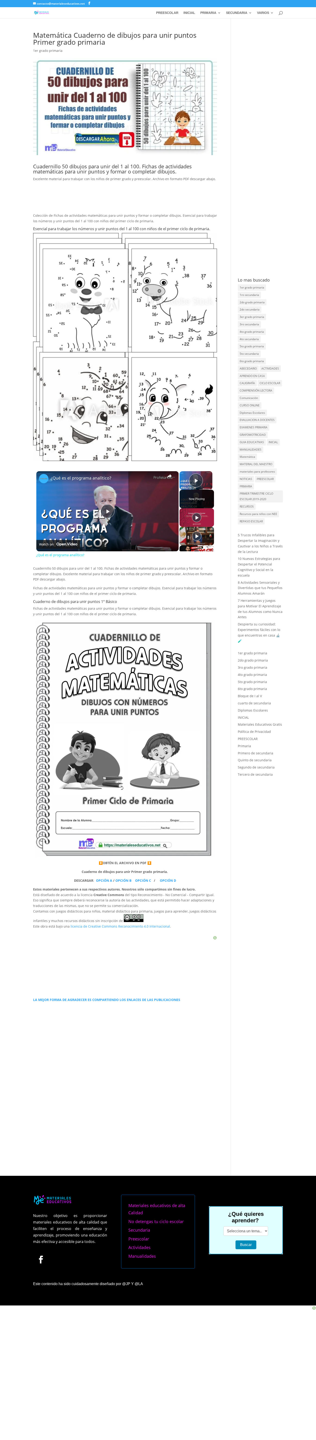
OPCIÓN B (123, 880)
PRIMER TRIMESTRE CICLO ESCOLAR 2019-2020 (256, 496)
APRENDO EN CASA (252, 376)
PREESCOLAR (167, 13)
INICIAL (189, 13)
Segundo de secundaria (256, 767)
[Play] (196, 517)
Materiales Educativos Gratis (260, 724)
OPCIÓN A (104, 880)
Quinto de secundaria (255, 760)
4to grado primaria (252, 332)
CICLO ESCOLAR (270, 383)
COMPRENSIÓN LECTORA (256, 390)
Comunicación (249, 398)
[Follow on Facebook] (40, 1259)
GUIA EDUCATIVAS (252, 442)
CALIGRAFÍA (247, 383)
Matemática (247, 457)
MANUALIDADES (250, 450)
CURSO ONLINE (250, 405)
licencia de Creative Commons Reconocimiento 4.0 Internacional (120, 926)
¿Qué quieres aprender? (246, 1217)
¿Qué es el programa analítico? (81, 478)
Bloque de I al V (250, 696)
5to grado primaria (252, 346)
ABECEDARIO (248, 368)
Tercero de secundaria (255, 774)
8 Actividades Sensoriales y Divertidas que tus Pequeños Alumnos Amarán (260, 588)
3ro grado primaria (252, 667)
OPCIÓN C (143, 880)
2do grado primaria (252, 302)
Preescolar (138, 1239)
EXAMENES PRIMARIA (253, 427)
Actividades (139, 1247)
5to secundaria (249, 354)
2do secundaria (250, 309)
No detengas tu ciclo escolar (156, 1221)
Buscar (246, 1245)
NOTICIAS (246, 479)
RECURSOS (247, 506)
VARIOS (263, 13)
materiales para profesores (257, 472)
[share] (169, 476)
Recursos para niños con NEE (258, 514)
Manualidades (142, 1256)
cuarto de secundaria (254, 703)
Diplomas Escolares (252, 413)
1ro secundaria (249, 295)
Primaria (244, 746)
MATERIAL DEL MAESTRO (256, 464)
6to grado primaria (252, 361)
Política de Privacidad (254, 731)
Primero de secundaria (255, 753)
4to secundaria (249, 339)
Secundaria (139, 1230)
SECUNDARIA (236, 13)
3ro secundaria (249, 324)
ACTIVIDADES (270, 368)
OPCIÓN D (168, 880)
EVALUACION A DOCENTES (257, 420)
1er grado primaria (47, 50)
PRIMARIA (208, 13)
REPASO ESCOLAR (251, 521)
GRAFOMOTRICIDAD (253, 435)
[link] (43, 478)
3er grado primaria (252, 317)
